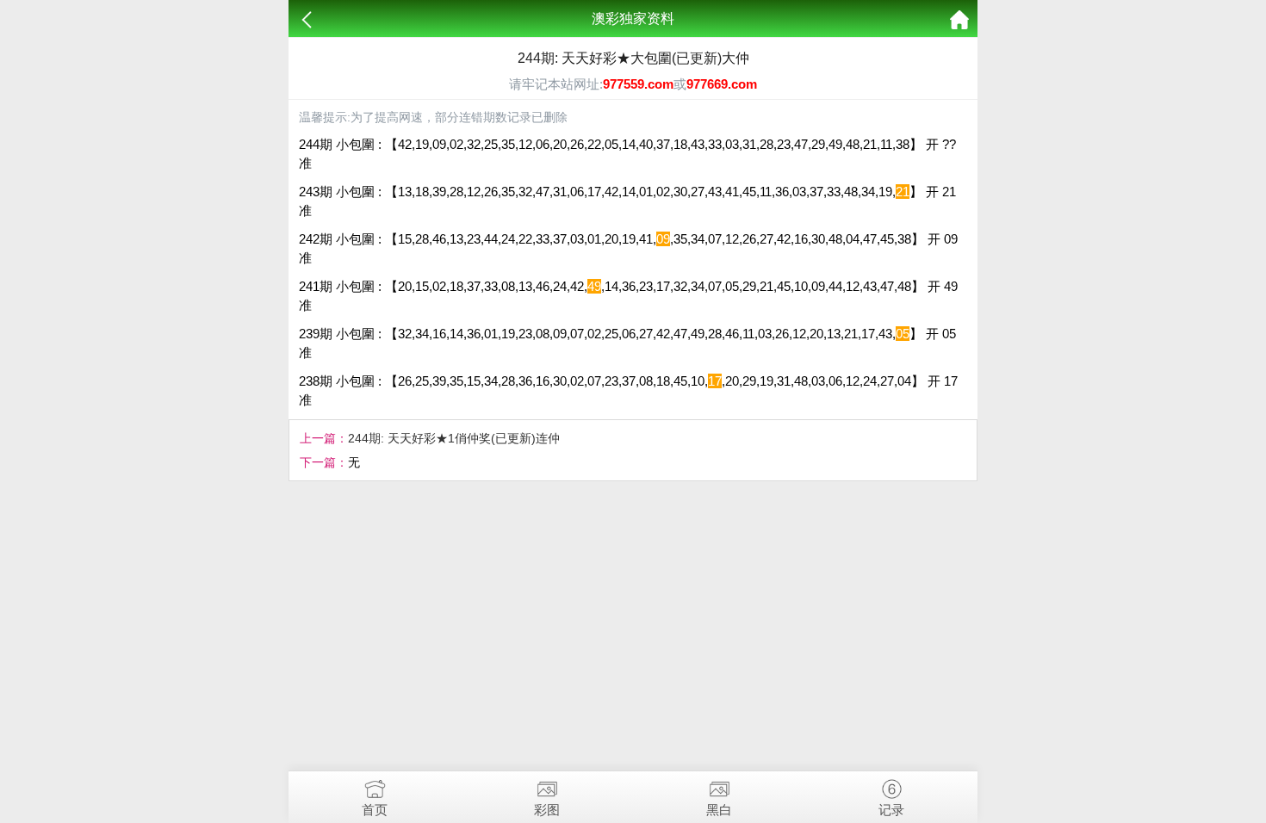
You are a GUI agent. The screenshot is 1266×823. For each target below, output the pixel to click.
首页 (375, 809)
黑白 (719, 809)
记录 (891, 809)
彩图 (547, 809)
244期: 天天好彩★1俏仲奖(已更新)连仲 (454, 438)
